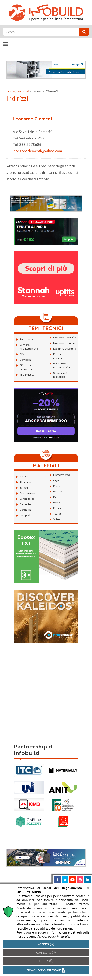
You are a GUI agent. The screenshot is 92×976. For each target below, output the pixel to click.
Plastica (57, 491)
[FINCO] (63, 804)
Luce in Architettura (64, 348)
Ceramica (25, 509)
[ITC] (29, 770)
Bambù (24, 487)
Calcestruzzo (27, 493)
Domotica (25, 359)
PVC (55, 497)
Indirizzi (23, 91)
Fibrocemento (61, 474)
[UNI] (29, 787)
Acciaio (24, 476)
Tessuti (57, 513)
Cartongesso (27, 498)
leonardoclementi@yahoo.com (37, 151)
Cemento (25, 504)
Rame (56, 502)
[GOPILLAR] (29, 821)
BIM (22, 354)
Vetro (56, 519)
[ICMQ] (29, 804)
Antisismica (26, 339)
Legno (56, 480)
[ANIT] (63, 787)
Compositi (25, 515)
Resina (57, 508)
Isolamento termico (64, 343)
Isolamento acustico (64, 337)
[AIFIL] (63, 821)
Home (10, 91)
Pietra (56, 485)
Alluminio (25, 482)
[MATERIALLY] (63, 770)
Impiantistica (27, 374)
